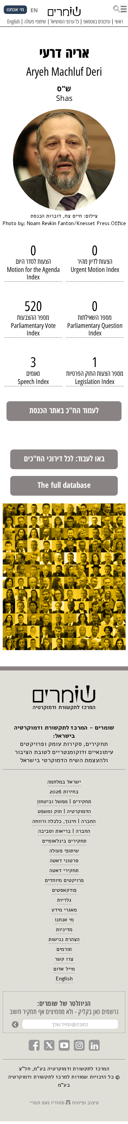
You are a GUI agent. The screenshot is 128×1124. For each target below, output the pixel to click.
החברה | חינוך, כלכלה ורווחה (64, 821)
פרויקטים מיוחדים (64, 880)
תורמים (64, 949)
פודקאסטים (64, 890)
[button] (120, 8)
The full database (64, 484)
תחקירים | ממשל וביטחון (64, 801)
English (64, 978)
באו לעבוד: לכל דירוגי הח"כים (64, 458)
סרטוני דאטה (64, 860)
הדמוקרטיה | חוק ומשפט (64, 811)
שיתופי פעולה (64, 850)
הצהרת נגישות (64, 939)
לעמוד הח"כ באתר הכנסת (64, 410)
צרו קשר (64, 959)
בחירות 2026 (64, 791)
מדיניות (64, 929)
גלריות (64, 900)
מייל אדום (64, 969)
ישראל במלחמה (64, 782)
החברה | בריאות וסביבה (64, 831)
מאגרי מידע (64, 910)
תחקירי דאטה (64, 870)
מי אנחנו (64, 919)
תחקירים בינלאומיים (64, 841)
